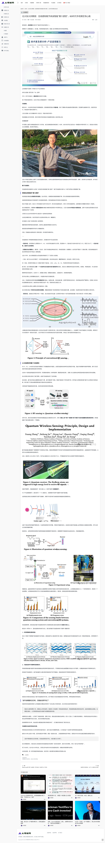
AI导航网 (38, 19)
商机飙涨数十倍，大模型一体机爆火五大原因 (59, 795)
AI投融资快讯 (46, 2)
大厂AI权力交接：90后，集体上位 (83, 795)
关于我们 (59, 2)
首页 (22, 2)
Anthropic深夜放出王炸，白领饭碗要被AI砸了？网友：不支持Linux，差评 (33, 796)
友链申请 (49, 832)
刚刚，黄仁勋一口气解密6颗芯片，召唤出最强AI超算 (33, 822)
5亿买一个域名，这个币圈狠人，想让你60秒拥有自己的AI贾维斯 (87, 822)
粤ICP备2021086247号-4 (34, 839)
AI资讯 (26, 2)
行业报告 (53, 2)
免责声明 (55, 832)
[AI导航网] (24, 833)
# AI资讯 (26, 754)
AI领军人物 (38, 2)
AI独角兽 (32, 2)
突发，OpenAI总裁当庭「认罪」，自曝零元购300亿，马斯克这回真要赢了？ (60, 822)
